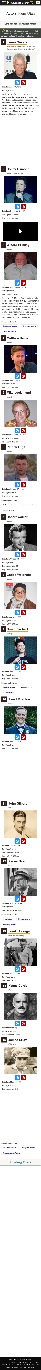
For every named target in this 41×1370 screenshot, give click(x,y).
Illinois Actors (26, 687)
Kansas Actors (24, 919)
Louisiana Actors (9, 1147)
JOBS (37, 1364)
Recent (29, 1360)
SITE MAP (22, 1363)
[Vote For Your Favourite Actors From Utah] (17, 82)
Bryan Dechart (17, 629)
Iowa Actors (7, 919)
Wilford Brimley (18, 245)
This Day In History (10, 1363)
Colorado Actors (9, 505)
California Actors (9, 331)
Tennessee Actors (10, 326)
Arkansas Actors (29, 326)
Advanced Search (20, 2)
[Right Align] (31, 2)
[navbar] (38, 2)
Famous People (13, 1367)
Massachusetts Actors (11, 1153)
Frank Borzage (19, 931)
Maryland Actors (28, 1147)
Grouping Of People (17, 1360)
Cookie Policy (33, 1363)
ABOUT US (30, 1364)
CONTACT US (21, 1364)
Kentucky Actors (9, 924)
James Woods (17, 42)
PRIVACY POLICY (8, 1364)
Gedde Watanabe (19, 574)
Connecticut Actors (29, 505)
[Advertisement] (20, 139)
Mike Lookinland (19, 392)
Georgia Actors (9, 687)
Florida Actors (8, 510)
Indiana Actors (8, 692)
